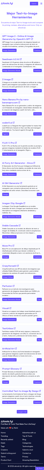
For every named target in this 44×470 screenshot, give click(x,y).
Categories (26, 443)
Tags (3, 446)
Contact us (26, 453)
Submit (34, 4)
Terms (3, 457)
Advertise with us (29, 433)
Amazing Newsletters (30, 460)
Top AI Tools (27, 436)
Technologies (27, 446)
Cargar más (22, 412)
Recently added (7, 439)
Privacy (25, 457)
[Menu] (41, 3)
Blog (24, 439)
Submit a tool (27, 450)
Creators (4, 450)
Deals (3, 443)
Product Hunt (6, 460)
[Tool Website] (32, 39)
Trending (4, 436)
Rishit (16, 428)
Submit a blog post (8, 453)
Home (3, 433)
